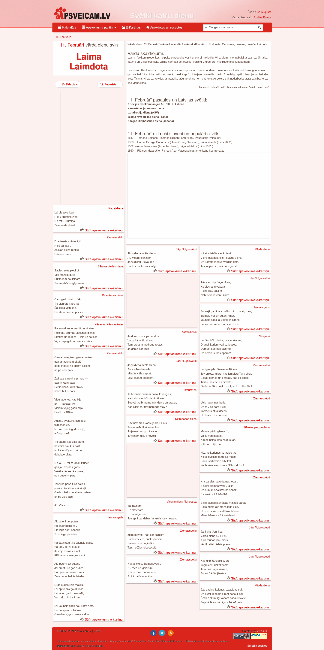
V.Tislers (261, 631)
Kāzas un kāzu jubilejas (108, 324)
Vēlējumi (264, 336)
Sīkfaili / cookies (257, 645)
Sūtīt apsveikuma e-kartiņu (103, 230)
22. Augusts (264, 12)
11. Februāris (63, 36)
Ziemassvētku (64, 641)
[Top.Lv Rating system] (241, 635)
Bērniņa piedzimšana (110, 266)
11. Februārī (72, 44)
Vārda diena (262, 249)
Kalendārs (68, 27)
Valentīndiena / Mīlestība (181, 501)
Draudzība (190, 390)
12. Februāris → (110, 84)
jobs (142, 641)
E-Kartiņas (133, 27)
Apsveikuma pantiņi (99, 27)
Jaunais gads (261, 307)
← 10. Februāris (68, 84)
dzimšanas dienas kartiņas (214, 641)
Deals (178, 641)
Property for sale (118, 641)
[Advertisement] (199, 195)
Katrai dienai (115, 208)
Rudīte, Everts (262, 17)
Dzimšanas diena (112, 295)
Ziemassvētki (115, 237)
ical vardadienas (88, 641)
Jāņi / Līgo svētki (186, 249)
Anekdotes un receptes (165, 27)
